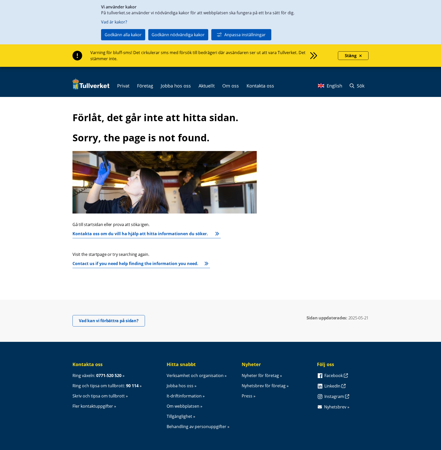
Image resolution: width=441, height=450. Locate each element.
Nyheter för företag (260, 375)
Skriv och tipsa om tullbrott (98, 396)
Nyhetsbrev (335, 407)
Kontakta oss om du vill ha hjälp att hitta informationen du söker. (140, 233)
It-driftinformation (184, 396)
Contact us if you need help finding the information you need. (135, 263)
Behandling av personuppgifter (196, 426)
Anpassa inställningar (245, 35)
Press (247, 396)
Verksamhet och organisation (195, 375)
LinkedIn (332, 386)
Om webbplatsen (183, 406)
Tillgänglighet (179, 416)
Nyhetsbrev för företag (264, 386)
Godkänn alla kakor (123, 35)
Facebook (334, 375)
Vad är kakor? (114, 22)
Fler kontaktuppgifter (92, 406)
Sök (360, 86)
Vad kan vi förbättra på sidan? (112, 320)
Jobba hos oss (180, 386)
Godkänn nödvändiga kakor (178, 35)
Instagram (334, 396)
